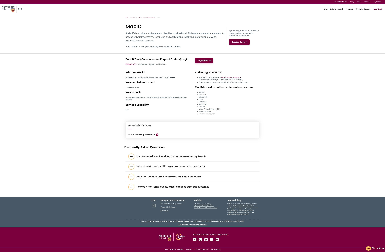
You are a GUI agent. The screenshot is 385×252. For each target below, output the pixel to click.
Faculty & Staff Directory (168, 207)
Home (325, 9)
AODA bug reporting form (234, 221)
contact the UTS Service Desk (236, 212)
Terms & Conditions (201, 249)
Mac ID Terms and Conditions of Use (205, 208)
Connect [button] (367, 2)
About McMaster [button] (340, 2)
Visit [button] (358, 2)
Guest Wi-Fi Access (140, 125)
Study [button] (352, 2)
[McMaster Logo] (172, 237)
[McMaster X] (211, 239)
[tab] (192, 156)
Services (349, 9)
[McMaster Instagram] (200, 239)
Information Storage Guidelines (204, 206)
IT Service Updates (363, 9)
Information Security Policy (202, 204)
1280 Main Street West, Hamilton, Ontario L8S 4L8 (210, 234)
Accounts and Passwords (147, 18)
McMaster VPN (131, 64)
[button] (375, 248)
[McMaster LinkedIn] (206, 239)
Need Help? (377, 9)
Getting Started (336, 9)
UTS (153, 200)
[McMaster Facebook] (194, 239)
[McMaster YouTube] (217, 239)
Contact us (164, 210)
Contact (189, 249)
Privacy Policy (215, 249)
